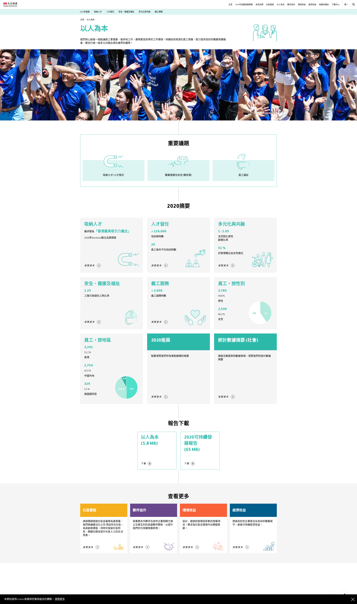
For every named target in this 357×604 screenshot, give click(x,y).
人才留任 (110, 12)
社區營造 (270, 4)
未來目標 (259, 4)
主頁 (230, 4)
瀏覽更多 (60, 599)
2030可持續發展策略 (244, 4)
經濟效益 (312, 4)
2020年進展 (85, 12)
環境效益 (302, 4)
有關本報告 (324, 4)
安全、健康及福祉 (126, 12)
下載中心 (335, 4)
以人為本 (280, 4)
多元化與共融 (144, 12)
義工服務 (159, 12)
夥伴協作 (291, 4)
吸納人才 (98, 12)
